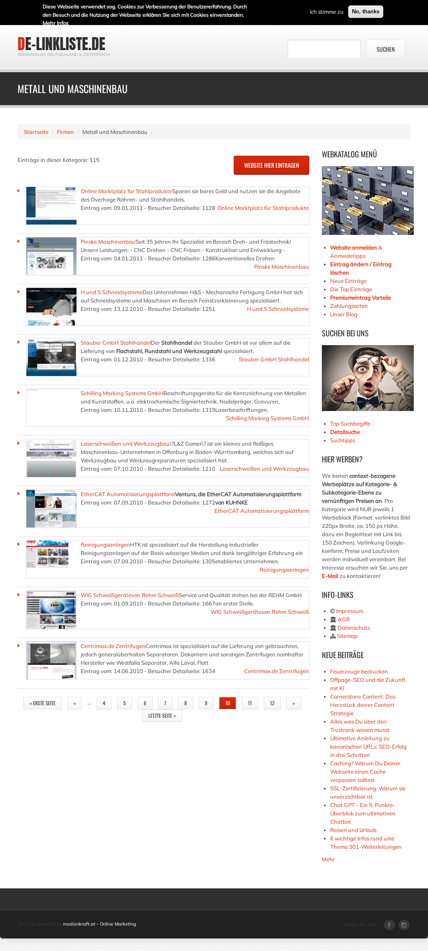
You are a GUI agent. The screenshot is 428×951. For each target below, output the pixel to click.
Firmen (65, 132)
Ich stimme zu (327, 11)
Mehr (328, 859)
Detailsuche (345, 432)
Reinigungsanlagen (105, 544)
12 (272, 702)
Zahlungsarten (349, 306)
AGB (344, 619)
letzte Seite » (162, 715)
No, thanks (366, 11)
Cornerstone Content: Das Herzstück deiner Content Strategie (362, 704)
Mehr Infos (56, 23)
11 (250, 702)
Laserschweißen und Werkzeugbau (125, 443)
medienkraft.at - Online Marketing (99, 924)
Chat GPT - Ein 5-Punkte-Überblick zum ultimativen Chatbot (362, 813)
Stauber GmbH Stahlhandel (116, 342)
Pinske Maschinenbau (108, 241)
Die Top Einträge (351, 289)
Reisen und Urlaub (353, 830)
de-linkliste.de (61, 43)
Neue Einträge (348, 280)
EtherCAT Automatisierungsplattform (128, 494)
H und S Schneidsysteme (112, 292)
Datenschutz (354, 627)
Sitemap (347, 636)
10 (227, 702)
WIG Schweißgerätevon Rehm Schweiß (130, 595)
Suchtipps (342, 440)
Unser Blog (344, 314)
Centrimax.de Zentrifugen (113, 646)
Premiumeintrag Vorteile (360, 297)
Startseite (36, 132)
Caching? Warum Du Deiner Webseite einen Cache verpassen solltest (365, 771)
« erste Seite (43, 702)
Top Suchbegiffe (350, 423)
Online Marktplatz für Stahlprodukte (126, 191)
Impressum (349, 611)
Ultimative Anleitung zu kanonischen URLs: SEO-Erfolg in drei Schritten (368, 746)
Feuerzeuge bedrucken (359, 671)
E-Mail (330, 576)
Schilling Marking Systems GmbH (122, 393)
